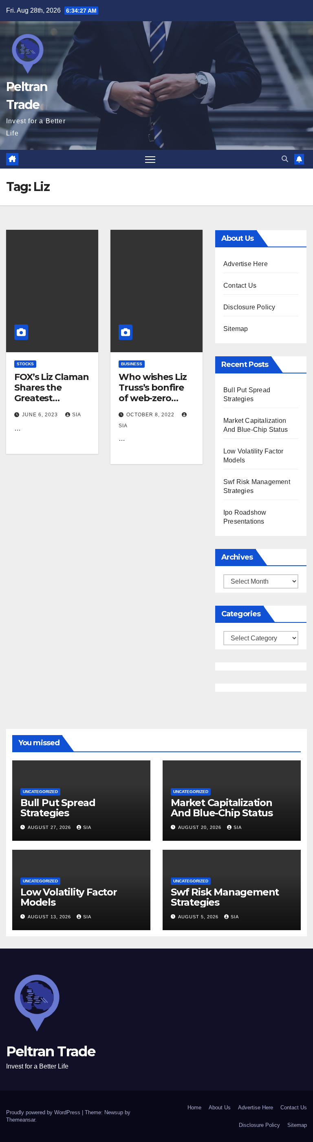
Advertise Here (245, 263)
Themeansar (20, 1120)
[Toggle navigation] (150, 159)
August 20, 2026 (200, 827)
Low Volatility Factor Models (68, 897)
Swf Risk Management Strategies (225, 897)
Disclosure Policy (249, 307)
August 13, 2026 (50, 916)
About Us (220, 1107)
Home (194, 1107)
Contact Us (239, 285)
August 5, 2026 (199, 916)
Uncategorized (40, 791)
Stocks (25, 364)
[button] (285, 159)
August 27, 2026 (50, 827)
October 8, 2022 (151, 415)
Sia (76, 415)
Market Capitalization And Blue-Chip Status (222, 808)
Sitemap (235, 328)
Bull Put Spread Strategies (57, 808)
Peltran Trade (50, 1051)
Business (131, 364)
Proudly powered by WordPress (44, 1112)
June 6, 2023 (41, 415)
